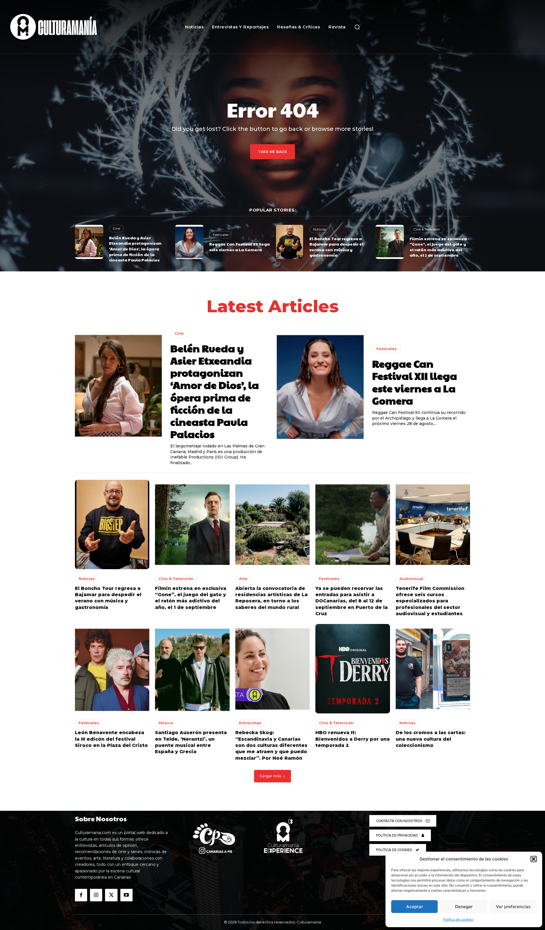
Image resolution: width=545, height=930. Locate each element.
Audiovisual (411, 578)
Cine (116, 228)
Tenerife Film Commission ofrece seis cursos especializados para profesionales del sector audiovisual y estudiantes (430, 601)
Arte (243, 578)
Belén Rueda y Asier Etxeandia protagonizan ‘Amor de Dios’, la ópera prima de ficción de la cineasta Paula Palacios (135, 249)
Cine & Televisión (426, 229)
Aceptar (414, 906)
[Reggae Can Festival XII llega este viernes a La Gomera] (189, 242)
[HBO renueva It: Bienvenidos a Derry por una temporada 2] (352, 668)
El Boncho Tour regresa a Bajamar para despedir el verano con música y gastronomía (336, 247)
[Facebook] (81, 895)
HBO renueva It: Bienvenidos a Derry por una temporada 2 (352, 739)
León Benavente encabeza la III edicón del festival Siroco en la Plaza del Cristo (111, 739)
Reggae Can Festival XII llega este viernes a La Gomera (239, 246)
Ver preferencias (513, 906)
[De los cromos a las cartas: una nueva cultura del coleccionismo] (433, 668)
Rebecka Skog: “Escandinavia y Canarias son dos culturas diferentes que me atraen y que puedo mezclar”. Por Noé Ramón (271, 745)
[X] (111, 895)
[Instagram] (96, 895)
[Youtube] (126, 895)
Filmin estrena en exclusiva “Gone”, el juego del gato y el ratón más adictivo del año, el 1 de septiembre (438, 247)
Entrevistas (250, 722)
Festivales (220, 234)
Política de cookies (458, 919)
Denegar (464, 906)
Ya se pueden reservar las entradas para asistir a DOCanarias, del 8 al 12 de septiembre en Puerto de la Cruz (351, 601)
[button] (533, 859)
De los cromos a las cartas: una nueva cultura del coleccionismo (431, 739)
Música (166, 722)
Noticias (319, 229)
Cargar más (270, 776)
